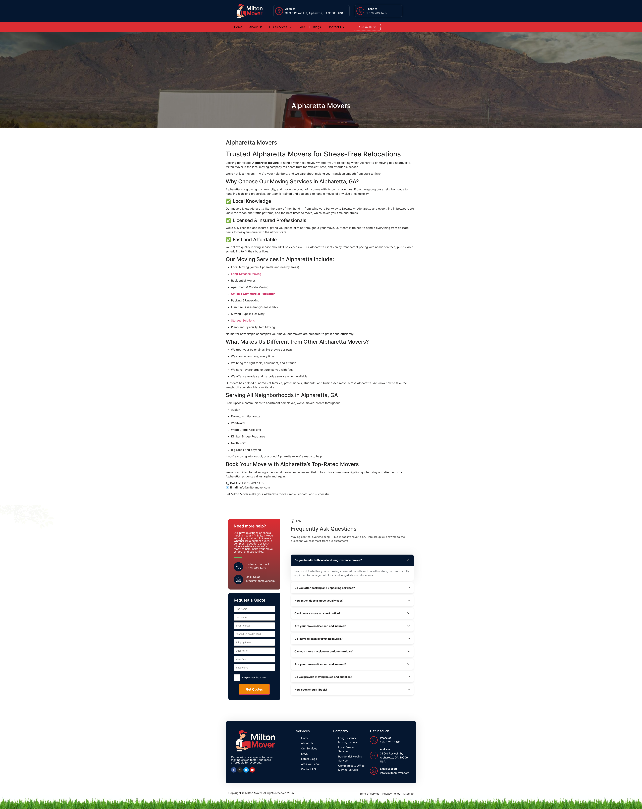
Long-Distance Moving (246, 274)
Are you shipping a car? (254, 677)
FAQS (302, 27)
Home (238, 27)
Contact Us (336, 27)
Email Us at (252, 576)
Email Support (388, 768)
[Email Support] (374, 771)
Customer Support (257, 564)
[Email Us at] (238, 579)
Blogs (317, 27)
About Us (255, 27)
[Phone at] (360, 11)
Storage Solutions (243, 320)
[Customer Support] (238, 566)
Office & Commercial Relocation (253, 293)
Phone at (371, 9)
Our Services (278, 27)
